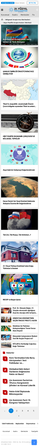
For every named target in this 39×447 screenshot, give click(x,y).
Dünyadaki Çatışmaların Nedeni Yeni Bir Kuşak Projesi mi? (25, 337)
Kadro (15, 15)
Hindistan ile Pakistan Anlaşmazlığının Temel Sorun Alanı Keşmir (24, 328)
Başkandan (20, 423)
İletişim (22, 3)
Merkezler (25, 15)
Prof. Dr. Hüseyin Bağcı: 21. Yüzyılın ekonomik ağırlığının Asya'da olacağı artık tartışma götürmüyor (24, 310)
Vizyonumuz (30, 423)
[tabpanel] (19, 35)
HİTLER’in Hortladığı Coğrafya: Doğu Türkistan (25, 345)
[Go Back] (34, 442)
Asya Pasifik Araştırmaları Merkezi (16, 22)
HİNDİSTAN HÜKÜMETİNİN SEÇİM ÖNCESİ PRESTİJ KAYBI (25, 319)
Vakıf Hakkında (7, 423)
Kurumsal (5, 15)
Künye (17, 3)
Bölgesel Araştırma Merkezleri (17, 19)
